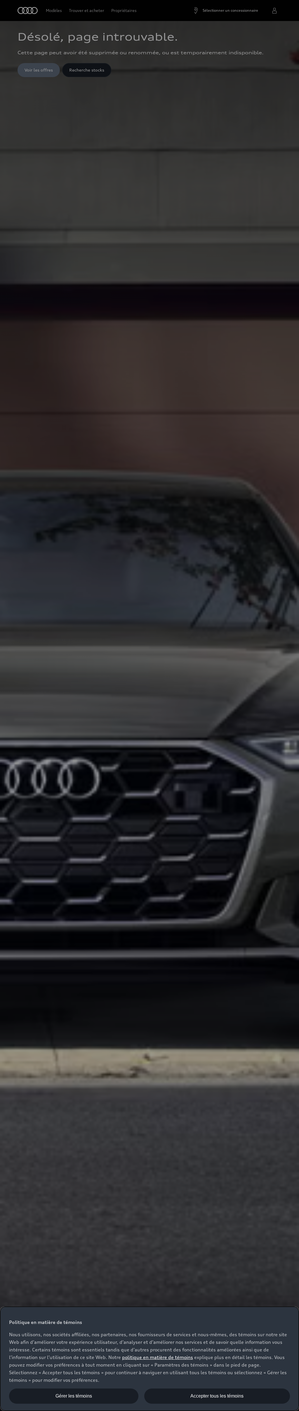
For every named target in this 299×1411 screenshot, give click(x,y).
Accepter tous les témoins (217, 1395)
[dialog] (149, 1358)
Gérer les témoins (73, 1395)
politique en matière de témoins (157, 1357)
